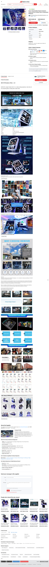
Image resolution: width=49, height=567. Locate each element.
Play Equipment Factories (5, 554)
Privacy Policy (39, 564)
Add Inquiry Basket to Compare (14, 31)
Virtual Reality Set (13, 556)
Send (8, 490)
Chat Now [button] (44, 22)
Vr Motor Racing (20, 457)
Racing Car (14, 537)
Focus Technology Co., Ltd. (17, 564)
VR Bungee (38, 534)
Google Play (9, 561)
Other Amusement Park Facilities (20, 547)
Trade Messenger (16, 561)
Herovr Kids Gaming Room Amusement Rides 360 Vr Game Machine (24, 524)
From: (5, 477)
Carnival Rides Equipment (40, 547)
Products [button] (9, 4)
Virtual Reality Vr (25, 556)
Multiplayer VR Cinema (4, 537)
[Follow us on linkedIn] (47, 561)
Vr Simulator (11, 457)
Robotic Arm (26, 534)
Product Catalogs (14, 532)
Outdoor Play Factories (28, 554)
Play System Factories (14, 554)
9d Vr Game (11, 458)
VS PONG (25, 537)
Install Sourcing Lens (25, 561)
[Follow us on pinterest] (46, 561)
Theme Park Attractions (30, 547)
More (2, 558)
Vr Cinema (15, 457)
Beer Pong (14, 534)
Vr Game (7, 457)
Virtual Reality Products (5, 556)
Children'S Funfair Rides (5, 549)
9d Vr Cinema (6, 458)
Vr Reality (19, 556)
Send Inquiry (33, 22)
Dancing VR (38, 537)
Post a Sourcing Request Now (12, 492)
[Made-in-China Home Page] (24, 2)
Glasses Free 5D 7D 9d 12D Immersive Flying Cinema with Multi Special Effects (34, 509)
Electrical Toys (11, 547)
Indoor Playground (4, 547)
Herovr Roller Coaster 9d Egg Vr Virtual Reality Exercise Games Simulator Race (34, 524)
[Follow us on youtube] (44, 561)
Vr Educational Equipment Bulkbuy (35, 556)
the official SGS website (23, 426)
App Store (3, 561)
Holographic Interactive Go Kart (5, 534)
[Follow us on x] (41, 561)
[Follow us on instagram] (43, 561)
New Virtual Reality (36, 554)
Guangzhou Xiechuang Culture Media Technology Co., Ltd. (39, 15)
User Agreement (30, 564)
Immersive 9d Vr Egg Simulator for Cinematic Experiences (14, 524)
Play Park (21, 554)
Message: (4, 482)
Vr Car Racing (25, 457)
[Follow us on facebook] (40, 561)
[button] (1, 1)
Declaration (34, 564)
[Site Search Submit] (35, 4)
